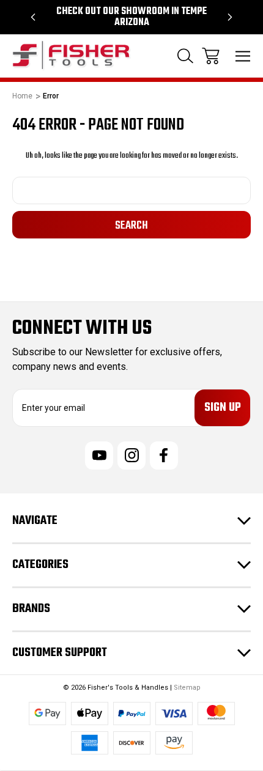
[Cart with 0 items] (211, 56)
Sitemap (187, 688)
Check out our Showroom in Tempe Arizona (131, 17)
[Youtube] (99, 455)
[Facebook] (164, 455)
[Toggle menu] (243, 56)
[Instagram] (131, 455)
